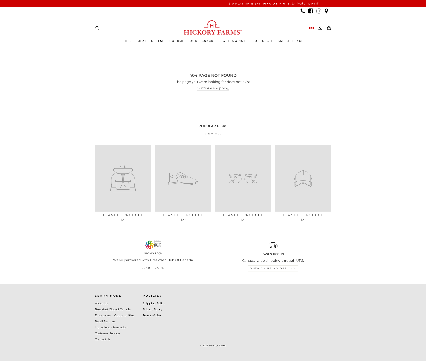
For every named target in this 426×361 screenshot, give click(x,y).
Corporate (263, 40)
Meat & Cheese (150, 40)
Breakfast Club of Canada (113, 309)
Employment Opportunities (114, 315)
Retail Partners (105, 321)
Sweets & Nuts (234, 40)
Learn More (153, 267)
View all (213, 133)
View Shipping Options (272, 268)
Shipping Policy (154, 303)
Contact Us (102, 339)
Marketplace (291, 40)
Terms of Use (152, 315)
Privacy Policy (152, 309)
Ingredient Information (111, 327)
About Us (101, 303)
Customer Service (107, 333)
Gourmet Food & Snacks (192, 40)
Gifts (127, 40)
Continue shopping (213, 88)
